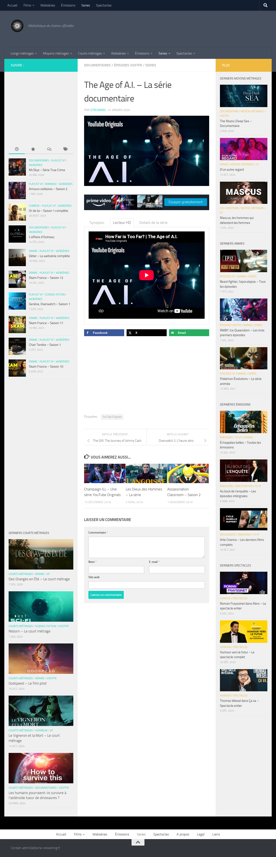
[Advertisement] (186, 28)
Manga (241, 276)
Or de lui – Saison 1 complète (48, 211)
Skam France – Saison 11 (46, 323)
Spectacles (103, 5)
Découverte (227, 534)
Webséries (47, 5)
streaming (98, 110)
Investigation (243, 486)
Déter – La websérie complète (49, 256)
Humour (225, 598)
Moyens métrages (56, 53)
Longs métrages (22, 53)
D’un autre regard (232, 170)
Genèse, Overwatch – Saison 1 (49, 304)
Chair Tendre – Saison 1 (45, 345)
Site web (94, 577)
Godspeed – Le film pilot (28, 683)
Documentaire (229, 111)
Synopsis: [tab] (97, 222)
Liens (216, 834)
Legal (201, 834)
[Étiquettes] (65, 149)
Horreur (41, 730)
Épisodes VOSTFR (128, 65)
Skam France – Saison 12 (46, 278)
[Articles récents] (17, 149)
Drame (33, 251)
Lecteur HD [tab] (122, 222)
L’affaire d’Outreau (41, 237)
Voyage (248, 437)
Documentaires (97, 65)
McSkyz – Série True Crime (47, 170)
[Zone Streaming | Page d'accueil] (17, 25)
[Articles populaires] (33, 149)
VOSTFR (64, 626)
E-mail (154, 562)
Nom (92, 562)
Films (27, 5)
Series (85, 5)
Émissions (68, 5)
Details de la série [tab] (153, 222)
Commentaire (98, 532)
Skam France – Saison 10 (46, 366)
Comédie (34, 205)
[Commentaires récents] (49, 149)
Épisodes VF (227, 276)
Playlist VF (58, 160)
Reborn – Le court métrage (29, 631)
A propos (183, 834)
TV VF (238, 437)
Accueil (12, 5)
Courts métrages (90, 53)
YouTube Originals (112, 416)
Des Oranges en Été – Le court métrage (39, 579)
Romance (51, 184)
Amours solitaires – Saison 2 (48, 189)
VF (48, 574)
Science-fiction (55, 294)
